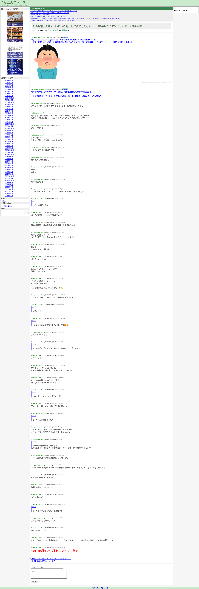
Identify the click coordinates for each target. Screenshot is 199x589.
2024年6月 (9, 137)
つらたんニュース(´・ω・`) (99, 588)
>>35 (34, 392)
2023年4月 (9, 167)
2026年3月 (9, 91)
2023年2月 (9, 172)
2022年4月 (9, 193)
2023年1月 (9, 174)
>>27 (34, 307)
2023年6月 (9, 163)
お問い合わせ (7, 206)
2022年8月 (9, 185)
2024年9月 (9, 130)
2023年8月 (9, 159)
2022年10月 (9, 180)
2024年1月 (9, 148)
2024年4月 (9, 141)
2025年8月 (9, 107)
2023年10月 (9, 154)
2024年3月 (9, 143)
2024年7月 (9, 135)
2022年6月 (9, 189)
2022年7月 (9, 187)
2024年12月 (9, 124)
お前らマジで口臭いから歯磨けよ (39, 15)
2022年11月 (9, 178)
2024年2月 (9, 146)
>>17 (34, 201)
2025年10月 (9, 102)
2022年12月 (9, 176)
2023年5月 (9, 165)
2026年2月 (9, 93)
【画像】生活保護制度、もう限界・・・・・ (46, 561)
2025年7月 (9, 109)
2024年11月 (9, 126)
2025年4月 (9, 115)
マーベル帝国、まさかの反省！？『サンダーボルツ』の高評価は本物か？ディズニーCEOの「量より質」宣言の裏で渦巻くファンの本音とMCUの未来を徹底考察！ (76, 18)
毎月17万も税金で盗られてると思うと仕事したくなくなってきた (48, 16)
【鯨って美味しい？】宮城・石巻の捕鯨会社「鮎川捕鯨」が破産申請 (49, 13)
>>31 (34, 321)
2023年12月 (9, 150)
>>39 (34, 442)
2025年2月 (9, 120)
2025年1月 (9, 122)
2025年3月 (9, 117)
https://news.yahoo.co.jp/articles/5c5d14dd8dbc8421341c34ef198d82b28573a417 (63, 40)
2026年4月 (9, 89)
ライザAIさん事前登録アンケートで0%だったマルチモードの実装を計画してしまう (53, 11)
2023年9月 (9, 156)
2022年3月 (9, 196)
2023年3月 (9, 170)
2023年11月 (9, 152)
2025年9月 (9, 104)
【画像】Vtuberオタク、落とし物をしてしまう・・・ (51, 559)
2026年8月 (9, 80)
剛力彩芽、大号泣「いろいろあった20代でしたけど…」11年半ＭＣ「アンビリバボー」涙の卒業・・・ (91, 26)
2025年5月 (9, 113)
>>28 (34, 344)
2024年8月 (9, 133)
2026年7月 (9, 83)
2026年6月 (9, 85)
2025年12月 (9, 98)
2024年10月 (9, 128)
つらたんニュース (13, 2)
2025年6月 (9, 111)
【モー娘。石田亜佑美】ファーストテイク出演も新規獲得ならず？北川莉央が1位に (53, 20)
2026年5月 (9, 87)
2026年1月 (9, 96)
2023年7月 (9, 161)
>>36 (34, 416)
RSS (4, 201)
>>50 (34, 507)
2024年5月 (9, 139)
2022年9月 (9, 183)
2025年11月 (9, 100)
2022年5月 (9, 191)
